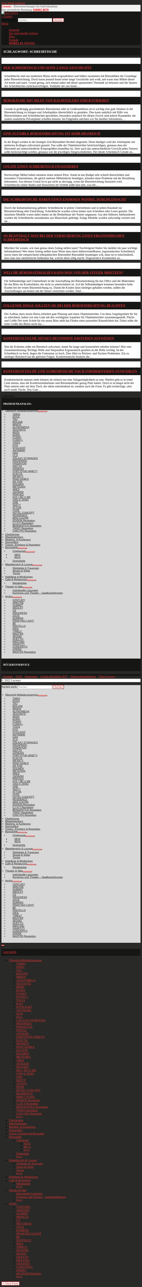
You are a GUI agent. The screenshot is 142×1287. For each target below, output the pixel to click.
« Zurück (6, 16)
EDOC (20, 967)
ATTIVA (21, 1083)
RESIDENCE (24, 1093)
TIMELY (21, 1246)
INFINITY (22, 1043)
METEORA (23, 1057)
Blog (12, 36)
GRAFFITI (23, 1263)
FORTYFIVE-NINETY (30, 1037)
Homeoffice (16, 1130)
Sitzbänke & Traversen (29, 1163)
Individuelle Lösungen (29, 1193)
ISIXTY (21, 1080)
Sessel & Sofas (25, 1167)
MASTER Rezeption (28, 1273)
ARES (20, 1060)
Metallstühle (23, 1183)
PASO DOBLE (25, 1047)
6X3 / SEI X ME (26, 1070)
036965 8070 (41, 9)
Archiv (13, 1203)
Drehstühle (22, 1153)
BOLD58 (22, 973)
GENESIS (22, 1033)
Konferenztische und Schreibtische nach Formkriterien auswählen (70, 371)
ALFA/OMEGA (26, 980)
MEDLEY (22, 1216)
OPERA (21, 1270)
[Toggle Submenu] (42, 411)
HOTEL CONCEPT (28, 1090)
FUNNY (21, 993)
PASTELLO (23, 1240)
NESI (27, 1143)
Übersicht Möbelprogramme (25, 960)
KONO (20, 990)
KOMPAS (22, 1230)
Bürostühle (15, 1137)
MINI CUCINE (25, 1097)
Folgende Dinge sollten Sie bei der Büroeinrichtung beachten (64, 305)
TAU (19, 970)
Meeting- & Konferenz (22, 1127)
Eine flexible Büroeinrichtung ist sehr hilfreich (51, 133)
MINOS (21, 977)
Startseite (14, 29)
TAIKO (21, 963)
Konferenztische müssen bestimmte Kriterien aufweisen (58, 338)
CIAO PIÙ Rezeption (29, 1113)
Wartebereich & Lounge (23, 1160)
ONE (19, 1077)
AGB (19, 676)
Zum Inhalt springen (13, 3)
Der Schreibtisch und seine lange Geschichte (47, 67)
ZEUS (20, 1226)
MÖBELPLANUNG (22, 43)
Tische (20, 1170)
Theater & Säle (17, 1190)
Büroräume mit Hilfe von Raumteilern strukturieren (56, 100)
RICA (27, 1147)
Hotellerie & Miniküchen (23, 1177)
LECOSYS (9, 952)
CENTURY (23, 1206)
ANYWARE (23, 1010)
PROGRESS (24, 1223)
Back (19, 1117)
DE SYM (22, 1050)
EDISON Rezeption (28, 1100)
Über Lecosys (107, 676)
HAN (19, 1013)
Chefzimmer (16, 1120)
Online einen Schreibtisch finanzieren (40, 166)
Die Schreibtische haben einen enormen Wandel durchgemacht (64, 199)
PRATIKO (22, 1067)
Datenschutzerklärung (83, 676)
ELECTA (22, 1040)
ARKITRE (22, 1210)
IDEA (19, 1243)
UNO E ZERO (25, 1073)
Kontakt (13, 39)
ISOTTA (21, 1030)
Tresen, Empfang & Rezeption (26, 1133)
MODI (20, 987)
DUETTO (22, 1256)
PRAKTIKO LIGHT (28, 1233)
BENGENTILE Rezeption (32, 1107)
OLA (19, 1017)
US (18, 1220)
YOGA (20, 1000)
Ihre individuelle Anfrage (23, 33)
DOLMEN (22, 1053)
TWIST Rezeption (27, 1110)
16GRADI (22, 1063)
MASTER (22, 1250)
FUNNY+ (22, 997)
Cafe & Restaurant (20, 1180)
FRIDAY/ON (24, 1027)
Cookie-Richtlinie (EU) (54, 676)
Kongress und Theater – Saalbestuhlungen (41, 1196)
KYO (19, 1003)
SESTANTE (23, 983)
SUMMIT (22, 1213)
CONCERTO (24, 1266)
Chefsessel (22, 1140)
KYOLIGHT (24, 1007)
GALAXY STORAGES (30, 1020)
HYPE (20, 1087)
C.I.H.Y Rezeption (27, 1103)
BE (18, 1236)
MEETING (23, 1260)
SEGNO (21, 1253)
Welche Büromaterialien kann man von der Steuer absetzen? (63, 272)
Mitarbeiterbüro (18, 1123)
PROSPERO (24, 1023)
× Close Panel (10, 1283)
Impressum (31, 676)
